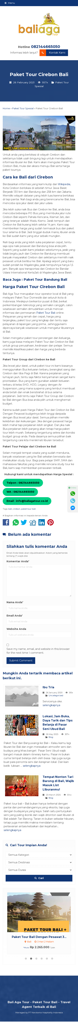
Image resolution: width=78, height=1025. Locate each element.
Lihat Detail (42, 912)
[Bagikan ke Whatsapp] (16, 524)
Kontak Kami (57, 52)
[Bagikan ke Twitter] (25, 524)
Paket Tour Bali (45, 312)
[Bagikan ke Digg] (34, 524)
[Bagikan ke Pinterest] (51, 524)
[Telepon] (72, 500)
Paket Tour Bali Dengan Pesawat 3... (39, 937)
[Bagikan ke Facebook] (7, 524)
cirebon (16, 509)
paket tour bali (28, 509)
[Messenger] (72, 508)
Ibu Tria (48, 687)
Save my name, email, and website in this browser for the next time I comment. (38, 650)
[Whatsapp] (72, 493)
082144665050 (45, 46)
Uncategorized (56, 695)
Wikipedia (64, 184)
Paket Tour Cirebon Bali (39, 74)
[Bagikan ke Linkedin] (42, 524)
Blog (51, 737)
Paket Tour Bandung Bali (45, 279)
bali (10, 509)
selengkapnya (51, 705)
